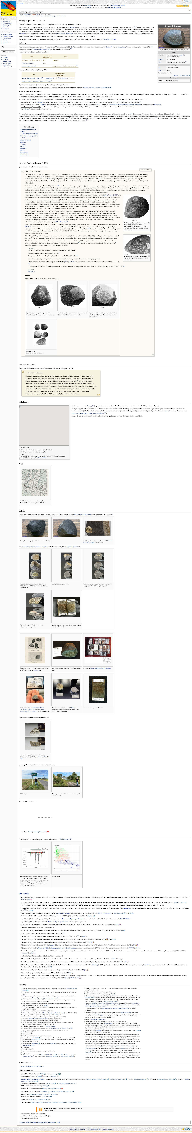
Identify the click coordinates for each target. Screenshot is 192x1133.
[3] (42, 29)
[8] (71, 48)
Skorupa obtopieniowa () (43, 1094)
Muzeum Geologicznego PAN (41, 49)
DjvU (83, 936)
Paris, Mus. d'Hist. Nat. (27, 63)
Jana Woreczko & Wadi (117, 5)
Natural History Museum (63, 913)
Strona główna (6, 21)
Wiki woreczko (27, 14)
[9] (41, 60)
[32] (28, 930)
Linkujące (5, 57)
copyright (89, 7)
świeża (21, 34)
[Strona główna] (8, 8)
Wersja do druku (7, 65)
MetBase (90, 916)
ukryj (31, 127)
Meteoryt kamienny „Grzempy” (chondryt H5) (96, 88)
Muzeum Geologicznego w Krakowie (73, 919)
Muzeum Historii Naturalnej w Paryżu (38, 1018)
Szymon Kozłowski (72, 547)
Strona (21, 3)
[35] (130, 947)
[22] (116, 242)
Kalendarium (6, 27)
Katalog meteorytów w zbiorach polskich (63, 948)
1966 (102, 1016)
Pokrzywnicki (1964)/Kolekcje (98, 1019)
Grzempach (55, 1074)
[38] (121, 961)
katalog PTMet (89, 997)
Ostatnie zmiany (7, 38)
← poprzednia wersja (29, 16)
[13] (132, 113)
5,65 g (97, 105)
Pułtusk (114, 39)
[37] (114, 958)
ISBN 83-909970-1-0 (125, 919)
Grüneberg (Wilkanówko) (112, 1003)
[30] (24, 899)
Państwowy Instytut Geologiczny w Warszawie (33, 81)
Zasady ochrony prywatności (77, 1129)
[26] (124, 266)
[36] (132, 947)
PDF (30, 910)
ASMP (49, 967)
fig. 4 (111, 195)
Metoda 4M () (52, 1056)
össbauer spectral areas (105, 1047)
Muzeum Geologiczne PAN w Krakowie (32, 78)
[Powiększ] (149, 222)
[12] (140, 102)
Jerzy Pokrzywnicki (97, 1014)
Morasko (108, 47)
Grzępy (180, 55)
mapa (166, 411)
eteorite (123, 1048)
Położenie (160, 59)
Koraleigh (35, 1038)
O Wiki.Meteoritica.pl (94, 1129)
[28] (105, 412)
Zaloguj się (186, 1)
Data (159, 62)
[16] (87, 120)
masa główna (121, 47)
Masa (159, 70)
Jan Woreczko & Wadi (114, 7)
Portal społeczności (7, 34)
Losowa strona (6, 42)
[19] (99, 178)
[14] (69, 117)
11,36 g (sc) (63, 78)
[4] (99, 31)
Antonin (73, 708)
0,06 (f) (57, 1015)
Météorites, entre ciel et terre (165, 1079)
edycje (38, 14)
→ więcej (24, 953)
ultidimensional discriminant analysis (123, 1047)
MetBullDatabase (31, 1122)
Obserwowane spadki (54, 1122)
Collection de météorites (118, 1079)
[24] (66, 261)
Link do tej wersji (7, 67)
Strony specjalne (7, 63)
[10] (77, 65)
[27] (77, 380)
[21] (79, 242)
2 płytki (26, 109)
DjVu (117, 925)
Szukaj (2, 47)
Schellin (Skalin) (94, 1005)
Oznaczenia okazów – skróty (110, 1001)
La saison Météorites (140, 1079)
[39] (71, 977)
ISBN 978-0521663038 (104, 913)
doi (29, 900)
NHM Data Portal (119, 913)
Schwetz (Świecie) (103, 1005)
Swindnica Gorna (123, 1005)
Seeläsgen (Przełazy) (113, 1005)
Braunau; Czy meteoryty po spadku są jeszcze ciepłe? (45, 998)
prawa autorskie (88, 5)
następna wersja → (57, 16)
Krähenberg (35, 1043)
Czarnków (31, 1099)
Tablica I (30, 272)
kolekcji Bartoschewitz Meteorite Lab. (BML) (61, 1028)
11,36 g (42, 105)
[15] (156, 117)
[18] (49, 178)
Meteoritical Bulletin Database (181, 75)
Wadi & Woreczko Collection (67, 1083)
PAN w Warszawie (60, 222)
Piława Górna (106, 39)
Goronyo (87, 1052)
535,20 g (39, 102)
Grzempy (52, 945)
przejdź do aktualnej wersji (41, 16)
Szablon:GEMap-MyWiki (40, 458)
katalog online (33, 1081)
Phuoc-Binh (35, 1039)
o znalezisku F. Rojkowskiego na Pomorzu (95, 1006)
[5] (73, 46)
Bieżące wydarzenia (8, 36)
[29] (22, 899)
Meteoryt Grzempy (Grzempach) (37, 832)
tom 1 (175, 902)
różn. (21, 16)
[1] (163, 59)
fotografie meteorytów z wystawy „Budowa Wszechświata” (115, 1008)
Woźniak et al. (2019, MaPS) (45, 1055)
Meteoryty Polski (43, 948)
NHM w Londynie (108, 1023)
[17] (42, 176)
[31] (25, 910)
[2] (185, 61)
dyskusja (34, 14)
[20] (89, 228)
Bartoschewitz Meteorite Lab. (29, 66)
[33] (64, 933)
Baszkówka (157, 105)
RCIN (69, 973)
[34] (78, 936)
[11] (72, 96)
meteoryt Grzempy (43, 1099)
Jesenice (48, 1026)
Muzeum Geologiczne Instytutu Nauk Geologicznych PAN (55, 1091)
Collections (47, 1096)
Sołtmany (95, 965)
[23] (77, 255)
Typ (159, 67)
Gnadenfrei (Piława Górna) (98, 1003)
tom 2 (182, 902)
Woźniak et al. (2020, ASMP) (60, 1055)
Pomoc (4, 44)
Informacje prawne (108, 1129)
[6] (111, 46)
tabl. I (105, 195)
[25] (29, 263)
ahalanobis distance (90, 1048)
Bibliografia (24, 893)
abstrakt (67, 978)
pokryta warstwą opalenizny (64, 34)
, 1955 (37, 670)
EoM (39, 1076)
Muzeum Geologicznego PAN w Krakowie (35, 547)
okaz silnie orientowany (28, 1045)
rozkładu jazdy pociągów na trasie (87, 413)
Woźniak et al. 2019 (65, 839)
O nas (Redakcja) (7, 23)
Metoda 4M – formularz (68, 1056)
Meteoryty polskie (42, 1122)
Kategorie (22, 1122)
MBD (41, 1074)
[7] (152, 46)
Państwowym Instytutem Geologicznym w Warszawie (125, 105)
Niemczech (53, 1043)
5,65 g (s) (48, 81)
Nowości (5, 40)
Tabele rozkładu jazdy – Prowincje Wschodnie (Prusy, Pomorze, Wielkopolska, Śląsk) (55, 1102)
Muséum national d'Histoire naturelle (97, 1079)
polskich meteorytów (126, 1012)
